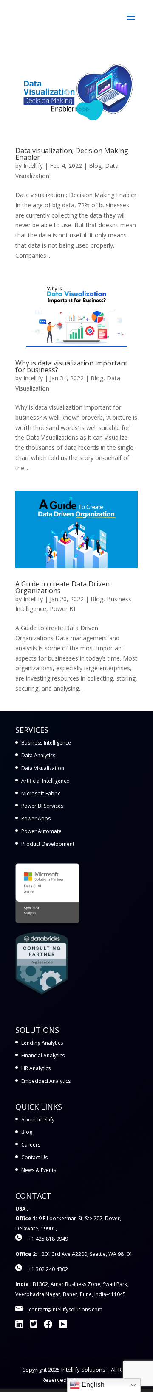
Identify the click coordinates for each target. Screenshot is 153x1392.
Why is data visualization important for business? (71, 366)
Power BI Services (42, 805)
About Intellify (37, 1119)
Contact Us (34, 1157)
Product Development (47, 844)
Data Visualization (42, 768)
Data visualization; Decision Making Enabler (71, 154)
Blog (95, 166)
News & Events (38, 1170)
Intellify (33, 166)
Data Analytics (38, 755)
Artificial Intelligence (45, 780)
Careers (30, 1144)
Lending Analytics (42, 1042)
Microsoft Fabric (40, 793)
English (92, 1384)
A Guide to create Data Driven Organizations (62, 587)
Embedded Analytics (46, 1081)
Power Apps (36, 818)
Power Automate (41, 831)
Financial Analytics (43, 1055)
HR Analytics (36, 1068)
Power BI (62, 609)
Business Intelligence (46, 742)
